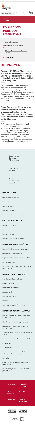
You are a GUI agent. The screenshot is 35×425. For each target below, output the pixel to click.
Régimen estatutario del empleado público (16, 258)
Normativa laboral (8, 262)
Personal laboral (7, 230)
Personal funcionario (9, 225)
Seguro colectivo (7, 292)
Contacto (11, 399)
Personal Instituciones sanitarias (13, 215)
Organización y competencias (12, 253)
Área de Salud (7, 347)
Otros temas (31, 13)
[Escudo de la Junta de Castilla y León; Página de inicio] (6, 9)
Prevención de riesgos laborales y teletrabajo (17, 339)
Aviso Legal (11, 384)
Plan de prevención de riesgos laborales (15, 322)
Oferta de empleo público (10, 197)
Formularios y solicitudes (10, 288)
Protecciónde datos (23, 385)
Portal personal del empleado (12, 279)
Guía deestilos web (23, 400)
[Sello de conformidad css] (12, 412)
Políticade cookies (10, 393)
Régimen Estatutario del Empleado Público (16, 51)
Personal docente (8, 210)
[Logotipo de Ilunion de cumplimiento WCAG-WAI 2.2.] (17, 421)
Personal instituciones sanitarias (13, 238)
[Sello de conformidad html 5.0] (23, 412)
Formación (6, 301)
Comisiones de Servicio (10, 283)
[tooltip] (23, 13)
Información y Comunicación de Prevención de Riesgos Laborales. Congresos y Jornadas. (17, 353)
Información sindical (9, 296)
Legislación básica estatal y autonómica (15, 249)
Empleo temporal (8, 206)
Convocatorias (7, 202)
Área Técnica (6, 343)
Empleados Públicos (11, 42)
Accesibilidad (23, 392)
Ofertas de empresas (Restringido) (13, 305)
